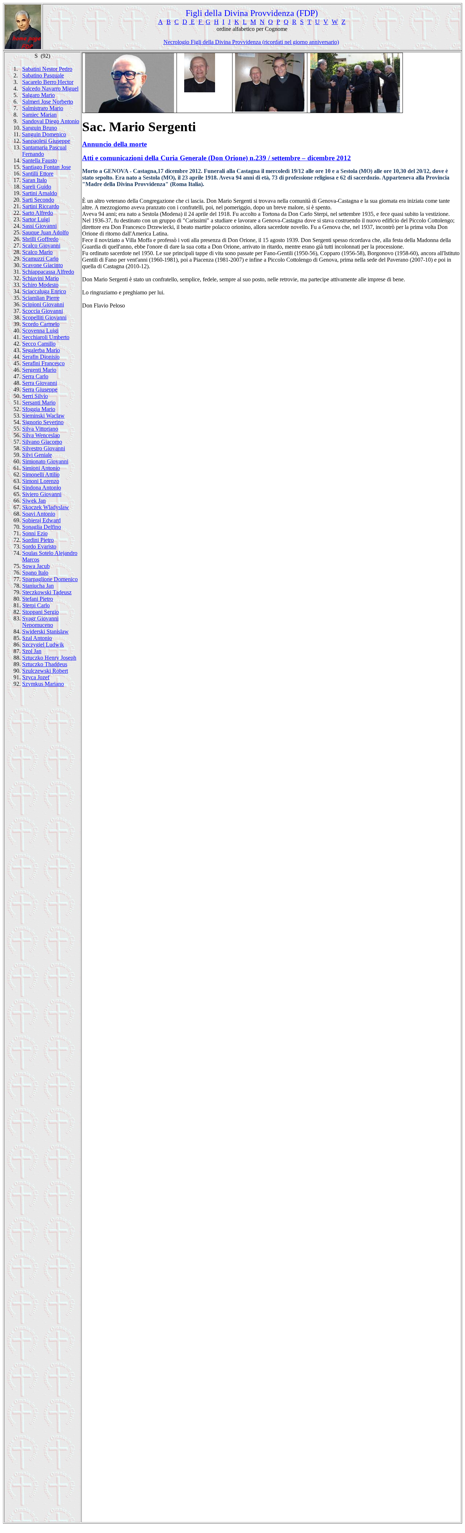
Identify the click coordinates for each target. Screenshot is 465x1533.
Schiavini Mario (40, 278)
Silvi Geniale (37, 455)
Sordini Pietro (38, 540)
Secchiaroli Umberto (45, 337)
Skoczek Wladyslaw (45, 507)
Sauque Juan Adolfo (45, 232)
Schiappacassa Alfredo (48, 272)
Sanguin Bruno (39, 128)
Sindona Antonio (41, 487)
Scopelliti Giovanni (44, 317)
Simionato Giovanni (45, 461)
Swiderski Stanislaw (45, 631)
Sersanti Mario (39, 402)
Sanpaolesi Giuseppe (46, 141)
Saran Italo (34, 180)
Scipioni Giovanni (43, 304)
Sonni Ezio (35, 533)
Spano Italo (35, 573)
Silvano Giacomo (42, 442)
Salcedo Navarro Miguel (50, 88)
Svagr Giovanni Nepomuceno (40, 621)
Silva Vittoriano (40, 429)
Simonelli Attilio (41, 474)
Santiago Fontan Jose (46, 167)
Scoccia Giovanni (42, 311)
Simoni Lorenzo (40, 481)
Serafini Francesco (43, 363)
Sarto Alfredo (37, 213)
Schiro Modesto (40, 285)
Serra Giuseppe (39, 389)
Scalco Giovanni (41, 245)
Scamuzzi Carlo (40, 259)
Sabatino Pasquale (43, 75)
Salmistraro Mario (42, 108)
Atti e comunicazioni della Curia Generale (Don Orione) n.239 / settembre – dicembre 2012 (216, 158)
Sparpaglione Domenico (50, 579)
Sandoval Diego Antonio (50, 121)
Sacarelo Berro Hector (47, 82)
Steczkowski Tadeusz (47, 592)
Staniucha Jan (38, 586)
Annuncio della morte (114, 144)
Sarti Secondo (38, 200)
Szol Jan (31, 651)
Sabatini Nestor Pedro (47, 69)
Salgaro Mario (38, 95)
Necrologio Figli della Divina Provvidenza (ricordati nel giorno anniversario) (251, 42)
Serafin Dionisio (41, 357)
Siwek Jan (34, 501)
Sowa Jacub (36, 566)
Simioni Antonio (41, 468)
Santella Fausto (39, 160)
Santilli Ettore (37, 173)
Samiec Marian (39, 115)
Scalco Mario (37, 252)
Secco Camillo (39, 344)
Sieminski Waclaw (43, 416)
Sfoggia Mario (38, 409)
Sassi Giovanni (39, 226)
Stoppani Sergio (40, 612)
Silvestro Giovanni (43, 448)
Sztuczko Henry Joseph (49, 658)
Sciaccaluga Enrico (44, 291)
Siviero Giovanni (41, 494)
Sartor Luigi (36, 219)
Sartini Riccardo (40, 206)
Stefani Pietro (37, 599)
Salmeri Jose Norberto (47, 101)
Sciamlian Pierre (41, 298)
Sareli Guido (36, 187)
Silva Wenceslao (41, 435)
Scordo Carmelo (41, 324)
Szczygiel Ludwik (43, 644)
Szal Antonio (37, 638)
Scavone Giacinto (42, 265)
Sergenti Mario (39, 370)
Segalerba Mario (41, 350)
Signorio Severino (43, 422)
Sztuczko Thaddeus (44, 664)
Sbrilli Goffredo (40, 239)
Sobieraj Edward (41, 520)
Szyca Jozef (35, 677)
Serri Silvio (35, 396)
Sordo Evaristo (39, 546)
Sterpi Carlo (36, 605)
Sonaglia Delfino (41, 527)
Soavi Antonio (38, 514)
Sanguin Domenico (44, 134)
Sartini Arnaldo (39, 193)
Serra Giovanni (39, 383)
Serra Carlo (35, 376)
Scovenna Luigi (40, 330)
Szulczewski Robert (45, 671)
